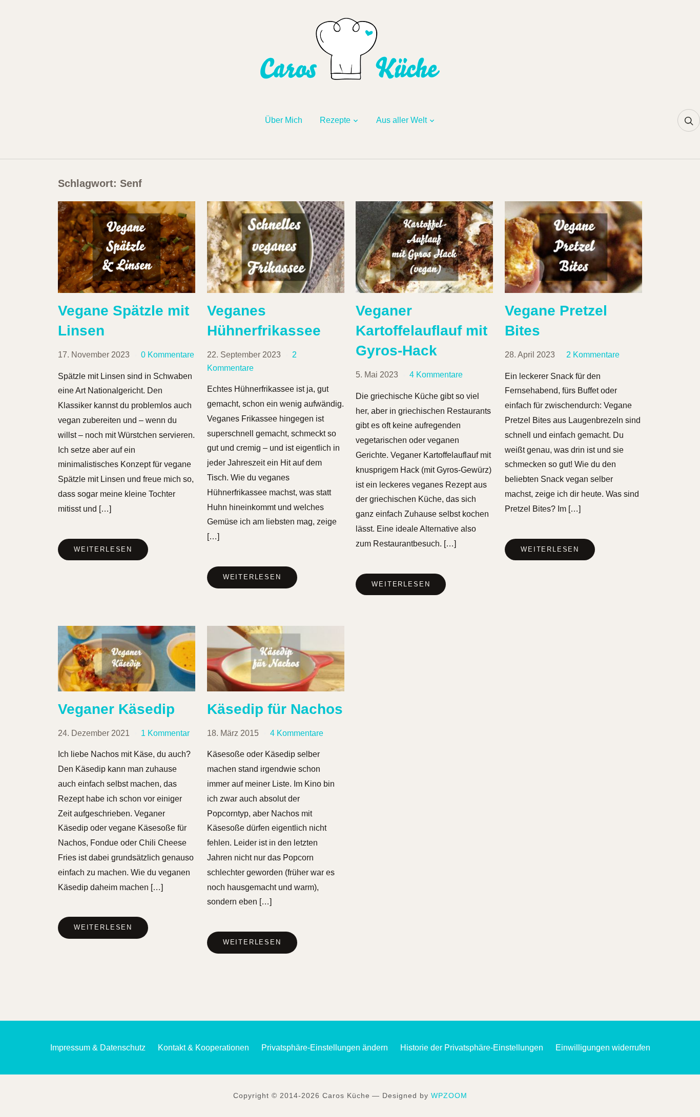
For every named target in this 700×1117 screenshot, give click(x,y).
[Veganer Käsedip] (126, 632)
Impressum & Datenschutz (98, 1047)
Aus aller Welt (401, 120)
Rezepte (335, 120)
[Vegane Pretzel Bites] (573, 207)
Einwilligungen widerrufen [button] (602, 1047)
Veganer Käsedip (116, 709)
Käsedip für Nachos (275, 709)
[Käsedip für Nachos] (275, 632)
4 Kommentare (436, 374)
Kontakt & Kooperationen (203, 1047)
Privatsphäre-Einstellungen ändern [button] (324, 1047)
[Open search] (688, 120)
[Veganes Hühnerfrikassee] (275, 207)
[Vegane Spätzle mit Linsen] (126, 207)
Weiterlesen (103, 549)
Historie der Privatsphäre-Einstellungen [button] (471, 1047)
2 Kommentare (593, 354)
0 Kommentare (167, 354)
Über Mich (283, 120)
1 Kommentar (165, 733)
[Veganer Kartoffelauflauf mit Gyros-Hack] (424, 207)
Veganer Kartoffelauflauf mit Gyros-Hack (421, 331)
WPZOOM (449, 1095)
